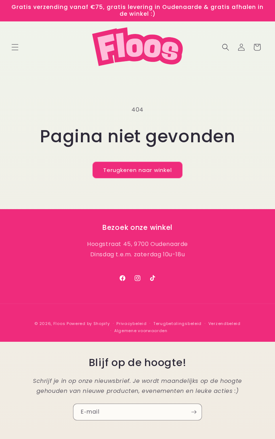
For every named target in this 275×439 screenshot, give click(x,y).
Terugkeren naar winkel (137, 170)
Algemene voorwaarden (141, 331)
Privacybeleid (131, 323)
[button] (15, 47)
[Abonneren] (194, 412)
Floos (59, 323)
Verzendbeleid (224, 323)
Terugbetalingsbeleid (177, 323)
